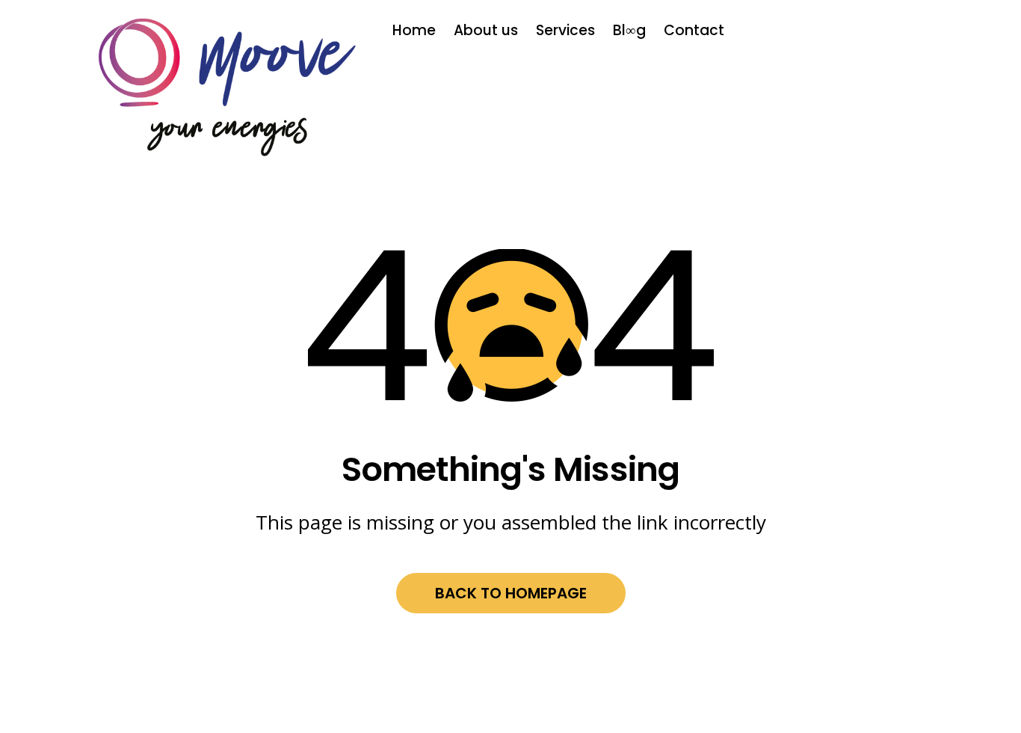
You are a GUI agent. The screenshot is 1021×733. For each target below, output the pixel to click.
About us (486, 30)
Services (565, 30)
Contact (694, 30)
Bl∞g (629, 30)
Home (414, 30)
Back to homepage (511, 593)
